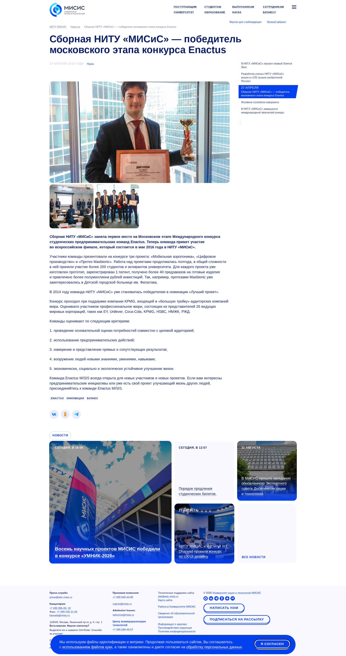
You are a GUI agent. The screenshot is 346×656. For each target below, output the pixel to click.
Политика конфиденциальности (177, 631)
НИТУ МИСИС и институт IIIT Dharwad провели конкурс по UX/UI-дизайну (203, 551)
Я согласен (272, 644)
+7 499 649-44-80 (123, 597)
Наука (90, 63)
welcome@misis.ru (123, 614)
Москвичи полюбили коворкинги (260, 102)
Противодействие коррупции (175, 627)
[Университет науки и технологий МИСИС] (67, 9)
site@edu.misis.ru (168, 596)
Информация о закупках (172, 624)
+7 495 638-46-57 (123, 629)
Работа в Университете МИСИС (177, 606)
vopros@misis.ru (122, 603)
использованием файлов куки (87, 647)
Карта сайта (165, 600)
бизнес (92, 398)
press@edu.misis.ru (61, 597)
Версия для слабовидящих (245, 21)
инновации (75, 398)
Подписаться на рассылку (237, 619)
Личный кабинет (276, 21)
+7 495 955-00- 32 (60, 608)
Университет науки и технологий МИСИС (236, 592)
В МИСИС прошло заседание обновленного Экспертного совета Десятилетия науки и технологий (266, 486)
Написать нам (224, 608)
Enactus (57, 398)
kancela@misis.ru (60, 615)
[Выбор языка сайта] (293, 21)
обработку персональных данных (214, 647)
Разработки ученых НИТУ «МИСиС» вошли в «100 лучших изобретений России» (262, 77)
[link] (54, 414)
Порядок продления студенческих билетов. (198, 491)
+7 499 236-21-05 (67, 611)
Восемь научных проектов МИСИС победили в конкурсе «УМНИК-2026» (107, 552)
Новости (60, 435)
